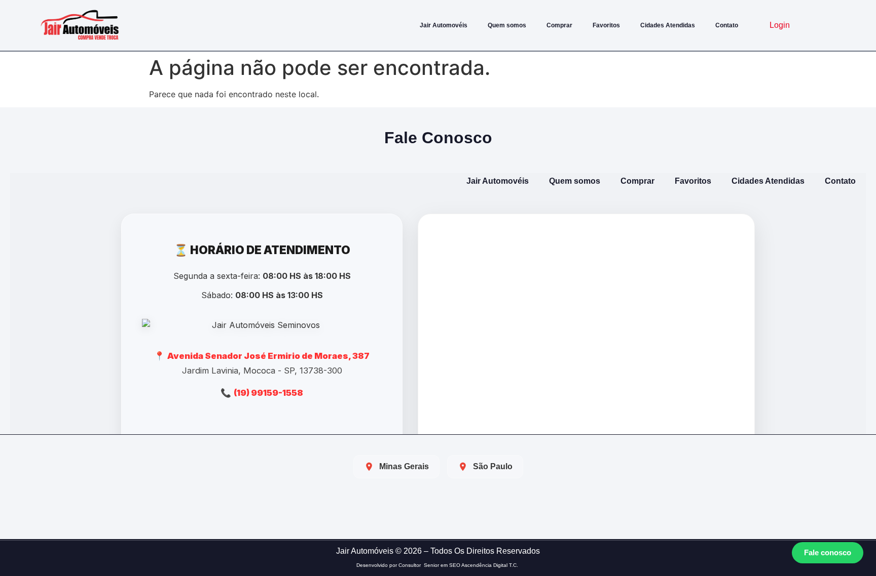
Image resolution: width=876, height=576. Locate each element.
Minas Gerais (404, 466)
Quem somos (507, 25)
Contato (726, 25)
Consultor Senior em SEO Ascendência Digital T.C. (459, 565)
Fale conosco (827, 552)
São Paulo (493, 466)
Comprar (559, 25)
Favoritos (606, 25)
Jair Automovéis (443, 25)
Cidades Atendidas (667, 25)
